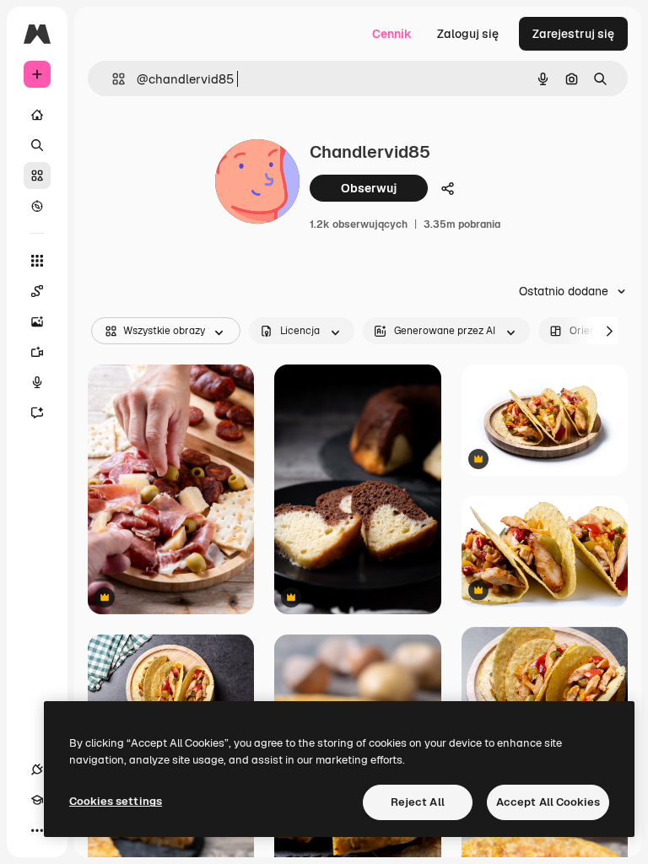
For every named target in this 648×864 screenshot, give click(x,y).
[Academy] (37, 799)
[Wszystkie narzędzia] (37, 260)
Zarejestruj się (573, 33)
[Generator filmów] (37, 351)
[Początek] (37, 114)
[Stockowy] (37, 175)
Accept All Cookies (548, 802)
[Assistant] (37, 412)
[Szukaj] (37, 145)
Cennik (392, 33)
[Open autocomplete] (112, 79)
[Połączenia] (37, 769)
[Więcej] (37, 830)
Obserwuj (369, 188)
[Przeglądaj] (37, 205)
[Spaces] (37, 291)
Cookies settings (115, 801)
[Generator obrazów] (37, 321)
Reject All (418, 802)
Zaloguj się (468, 33)
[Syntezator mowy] (37, 382)
